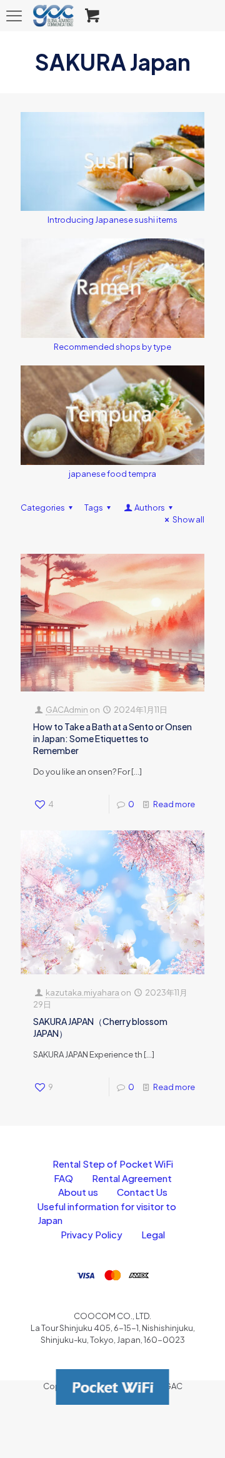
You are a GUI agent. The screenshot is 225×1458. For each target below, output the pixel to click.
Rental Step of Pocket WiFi (112, 1164)
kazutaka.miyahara (82, 992)
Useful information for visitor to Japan (107, 1213)
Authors (149, 507)
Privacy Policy (91, 1234)
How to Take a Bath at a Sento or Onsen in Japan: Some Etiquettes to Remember (112, 738)
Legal (153, 1234)
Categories (43, 507)
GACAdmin (67, 710)
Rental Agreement (132, 1178)
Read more (174, 804)
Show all (188, 519)
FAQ (63, 1178)
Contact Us (142, 1192)
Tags (93, 507)
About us (78, 1192)
